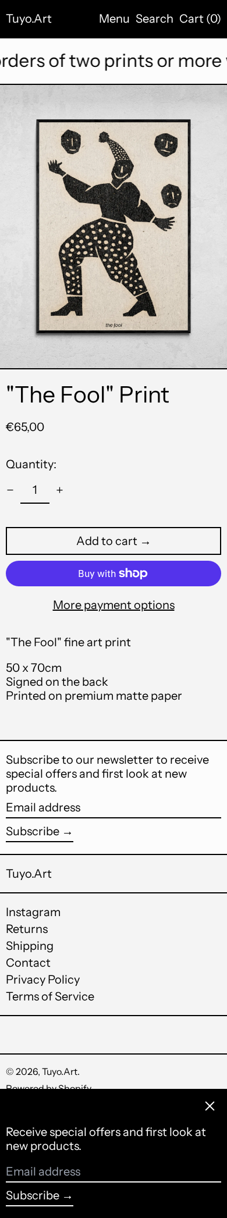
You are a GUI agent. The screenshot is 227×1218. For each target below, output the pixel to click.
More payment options (114, 605)
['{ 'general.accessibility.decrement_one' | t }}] (10, 490)
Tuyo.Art (29, 19)
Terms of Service (50, 996)
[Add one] (59, 490)
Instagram (33, 912)
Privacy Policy (43, 979)
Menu (114, 19)
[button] (154, 18)
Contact (28, 963)
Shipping (30, 946)
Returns (27, 929)
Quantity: (31, 464)
